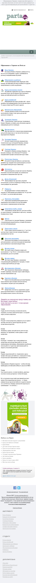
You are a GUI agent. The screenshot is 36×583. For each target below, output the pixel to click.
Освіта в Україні (17, 508)
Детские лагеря (9, 248)
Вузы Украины (9, 70)
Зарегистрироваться (19, 10)
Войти (31, 10)
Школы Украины (7, 551)
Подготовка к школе (11, 228)
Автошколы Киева (8, 456)
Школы (7, 218)
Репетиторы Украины (11, 159)
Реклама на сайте (8, 577)
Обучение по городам (9, 571)
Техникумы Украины (11, 119)
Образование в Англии (9, 450)
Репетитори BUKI (7, 567)
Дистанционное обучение (13, 268)
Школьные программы (12, 238)
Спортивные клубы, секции (13, 208)
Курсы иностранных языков (13, 90)
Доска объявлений (11, 179)
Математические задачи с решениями (14, 440)
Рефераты (8, 189)
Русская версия (23, 492)
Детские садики (10, 258)
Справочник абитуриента (10, 526)
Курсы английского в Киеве (11, 442)
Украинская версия (12, 492)
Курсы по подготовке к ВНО (11, 460)
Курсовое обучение (11, 278)
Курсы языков (7, 540)
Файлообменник (10, 288)
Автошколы (8, 169)
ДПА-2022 (5, 563)
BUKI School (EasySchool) (10, 565)
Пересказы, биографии (12, 199)
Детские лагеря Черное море (11, 446)
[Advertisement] (18, 36)
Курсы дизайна (7, 458)
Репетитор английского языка (11, 448)
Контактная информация (10, 575)
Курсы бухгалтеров (8, 452)
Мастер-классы (9, 129)
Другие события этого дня (9, 476)
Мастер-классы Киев (9, 462)
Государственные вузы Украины (12, 454)
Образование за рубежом (13, 80)
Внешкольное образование (13, 109)
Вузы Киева (6, 444)
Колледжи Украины (11, 139)
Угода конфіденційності (21, 495)
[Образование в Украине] (17, 17)
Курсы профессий (10, 99)
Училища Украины (10, 149)
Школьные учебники (8, 546)
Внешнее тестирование (9, 517)
